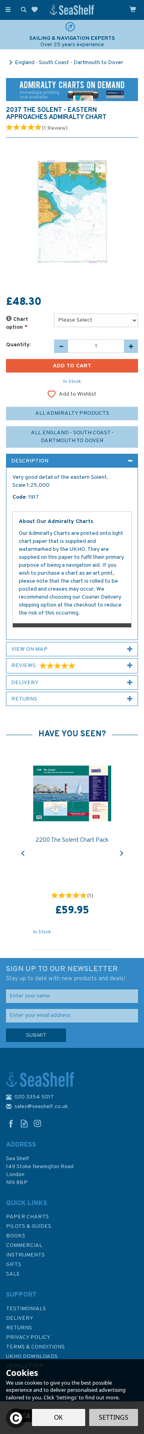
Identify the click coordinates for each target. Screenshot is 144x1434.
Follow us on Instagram (37, 1123)
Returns (19, 1328)
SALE (13, 1274)
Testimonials (26, 1308)
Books (15, 1236)
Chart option (17, 323)
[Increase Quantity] (131, 346)
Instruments (25, 1255)
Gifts (13, 1264)
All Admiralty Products (72, 413)
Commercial (24, 1245)
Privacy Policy (28, 1337)
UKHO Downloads (32, 1356)
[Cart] (133, 9)
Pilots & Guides (28, 1226)
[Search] (22, 9)
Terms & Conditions (35, 1347)
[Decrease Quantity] (61, 346)
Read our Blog (24, 1123)
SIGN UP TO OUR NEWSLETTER (65, 973)
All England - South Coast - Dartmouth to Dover (72, 436)
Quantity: (18, 344)
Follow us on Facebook (11, 1123)
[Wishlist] (36, 10)
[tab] (72, 461)
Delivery (19, 1318)
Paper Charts (27, 1217)
